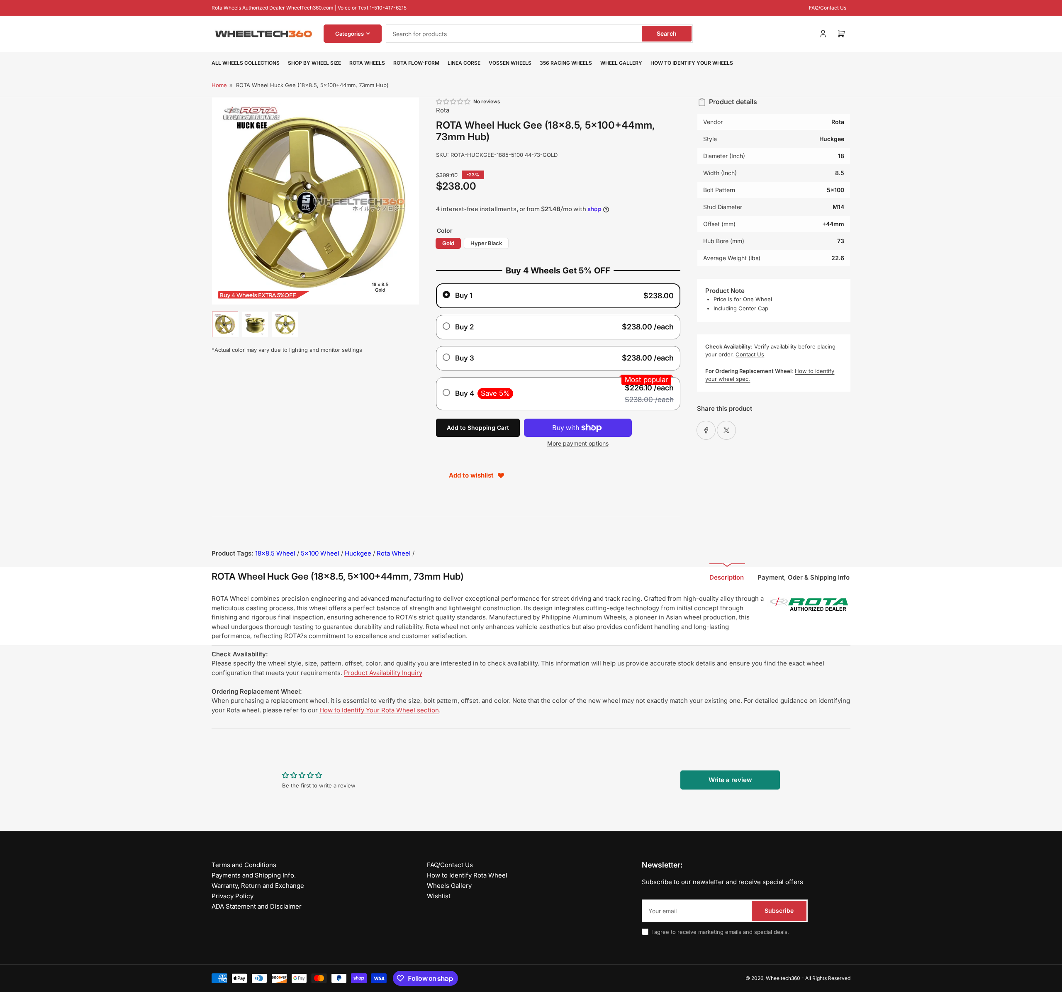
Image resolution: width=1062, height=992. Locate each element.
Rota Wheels (367, 63)
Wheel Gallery (621, 63)
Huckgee (358, 553)
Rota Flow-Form (416, 63)
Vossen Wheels (510, 63)
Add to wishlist (471, 475)
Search (667, 33)
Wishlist (439, 896)
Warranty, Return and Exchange (258, 886)
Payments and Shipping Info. (254, 875)
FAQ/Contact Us (827, 8)
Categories (349, 33)
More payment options (578, 443)
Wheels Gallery (449, 886)
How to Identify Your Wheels (691, 63)
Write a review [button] (730, 780)
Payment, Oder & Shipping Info (804, 577)
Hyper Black (486, 243)
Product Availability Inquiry (383, 673)
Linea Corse (464, 63)
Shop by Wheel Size (314, 63)
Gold (448, 243)
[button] (454, 101)
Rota (442, 110)
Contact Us (750, 354)
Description (726, 577)
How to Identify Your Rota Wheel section (379, 710)
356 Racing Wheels (566, 63)
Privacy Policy (232, 896)
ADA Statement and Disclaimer (257, 906)
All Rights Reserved (827, 978)
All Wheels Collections (246, 63)
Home (219, 85)
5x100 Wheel (320, 553)
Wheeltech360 (783, 978)
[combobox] (539, 33)
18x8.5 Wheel (275, 553)
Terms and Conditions (244, 865)
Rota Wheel (394, 553)
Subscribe (779, 910)
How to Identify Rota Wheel (467, 875)
